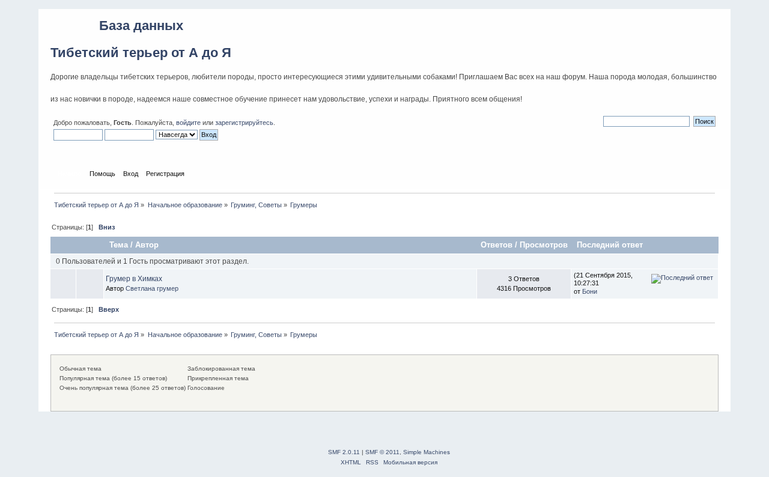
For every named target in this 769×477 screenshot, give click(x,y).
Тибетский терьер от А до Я (140, 52)
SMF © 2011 (382, 452)
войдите (188, 122)
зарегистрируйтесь (244, 122)
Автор (147, 244)
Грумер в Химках (134, 279)
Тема (118, 244)
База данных (141, 25)
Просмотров (544, 244)
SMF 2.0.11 (344, 452)
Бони (589, 291)
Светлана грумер (152, 288)
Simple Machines (426, 452)
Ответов (496, 244)
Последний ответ (611, 244)
